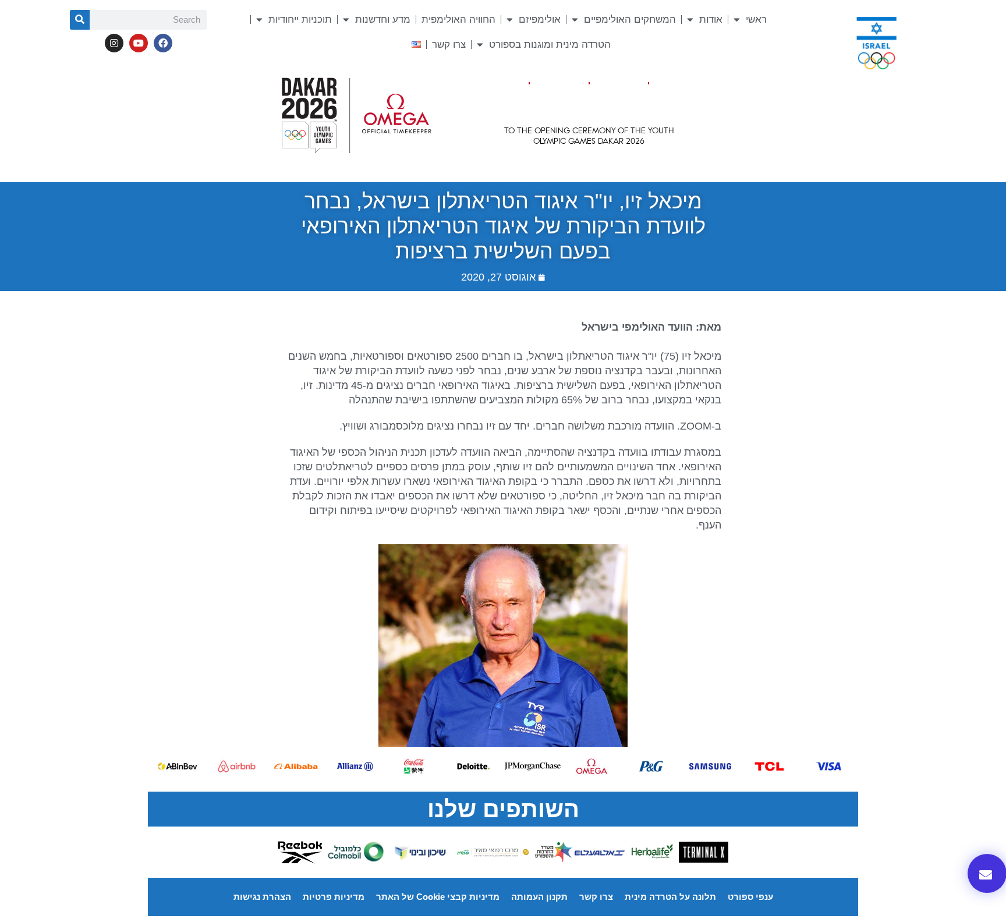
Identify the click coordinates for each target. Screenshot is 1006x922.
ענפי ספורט (750, 897)
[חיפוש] (80, 20)
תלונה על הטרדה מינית (670, 897)
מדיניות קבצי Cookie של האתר (438, 897)
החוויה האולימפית (458, 19)
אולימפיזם (540, 19)
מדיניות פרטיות (333, 897)
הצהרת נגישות (262, 897)
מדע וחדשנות (382, 19)
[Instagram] (114, 43)
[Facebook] (163, 43)
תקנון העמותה (539, 897)
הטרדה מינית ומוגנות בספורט (550, 44)
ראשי (756, 19)
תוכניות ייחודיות (300, 19)
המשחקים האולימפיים (630, 19)
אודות (710, 19)
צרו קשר (449, 44)
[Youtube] (138, 43)
